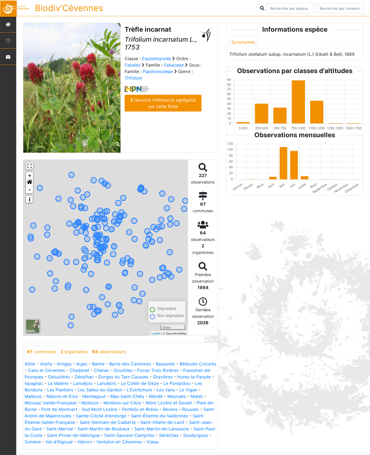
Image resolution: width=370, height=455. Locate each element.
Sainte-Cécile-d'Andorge (101, 415)
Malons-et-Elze (62, 396)
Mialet (196, 396)
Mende (156, 396)
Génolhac (84, 376)
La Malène (58, 383)
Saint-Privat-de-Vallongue (73, 435)
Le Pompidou (176, 383)
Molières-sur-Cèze (122, 402)
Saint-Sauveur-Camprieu (129, 435)
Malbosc (33, 396)
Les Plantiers (60, 389)
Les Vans (166, 389)
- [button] (29, 189)
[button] (29, 182)
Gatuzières (59, 376)
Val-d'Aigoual (59, 441)
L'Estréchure (139, 389)
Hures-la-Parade (194, 376)
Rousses (190, 409)
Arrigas (64, 363)
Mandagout (94, 396)
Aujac (81, 363)
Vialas (153, 441)
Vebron (84, 441)
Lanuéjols (82, 383)
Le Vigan (188, 389)
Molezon (90, 402)
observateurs (109, 351)
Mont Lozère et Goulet (169, 402)
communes (41, 351)
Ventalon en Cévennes (119, 441)
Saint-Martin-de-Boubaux (103, 428)
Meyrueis (176, 396)
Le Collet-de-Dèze (140, 383)
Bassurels (165, 363)
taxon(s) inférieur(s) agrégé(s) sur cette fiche (163, 103)
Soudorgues (195, 435)
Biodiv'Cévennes (69, 8)
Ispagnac (34, 383)
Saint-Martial (59, 428)
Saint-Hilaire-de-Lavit (162, 422)
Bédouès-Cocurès (198, 363)
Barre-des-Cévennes (130, 363)
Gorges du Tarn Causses (123, 376)
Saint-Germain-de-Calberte (108, 422)
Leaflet (155, 333)
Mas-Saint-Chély (127, 396)
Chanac (101, 370)
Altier (30, 363)
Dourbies (123, 370)
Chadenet (79, 370)
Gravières (163, 376)
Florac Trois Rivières (157, 370)
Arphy (46, 363)
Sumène (33, 441)
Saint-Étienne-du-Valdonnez (159, 415)
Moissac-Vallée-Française (51, 402)
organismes (74, 351)
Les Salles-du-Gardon (100, 389)
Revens (170, 409)
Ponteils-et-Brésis (140, 409)
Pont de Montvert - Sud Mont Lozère (79, 409)
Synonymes (243, 42)
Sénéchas (168, 435)
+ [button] (29, 175)
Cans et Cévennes (46, 370)
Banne (98, 363)
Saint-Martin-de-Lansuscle (161, 428)
